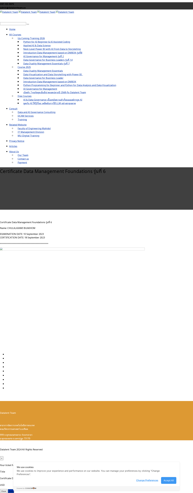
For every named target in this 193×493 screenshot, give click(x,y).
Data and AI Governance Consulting (36, 112)
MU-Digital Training (28, 135)
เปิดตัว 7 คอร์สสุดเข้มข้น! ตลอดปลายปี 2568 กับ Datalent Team (54, 92)
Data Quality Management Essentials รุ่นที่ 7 (46, 63)
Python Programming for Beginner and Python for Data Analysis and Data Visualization (69, 85)
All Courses (15, 34)
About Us (14, 151)
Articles (13, 146)
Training (22, 119)
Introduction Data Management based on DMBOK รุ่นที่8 (52, 52)
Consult (13, 108)
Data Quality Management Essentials (43, 70)
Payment (22, 162)
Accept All (169, 480)
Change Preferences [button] (147, 480)
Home (12, 29)
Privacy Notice (16, 141)
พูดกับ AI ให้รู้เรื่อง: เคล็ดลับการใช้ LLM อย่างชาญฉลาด (49, 103)
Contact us (23, 159)
